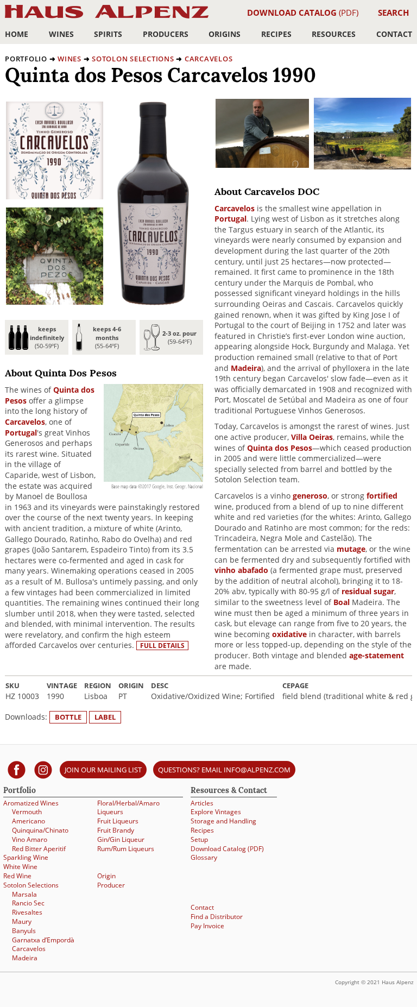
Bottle (68, 717)
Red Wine (17, 875)
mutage (351, 549)
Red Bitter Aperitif (39, 848)
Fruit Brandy (115, 830)
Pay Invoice (207, 925)
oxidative (289, 634)
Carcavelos (209, 59)
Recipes (276, 34)
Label (105, 717)
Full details (162, 645)
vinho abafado (241, 570)
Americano (28, 821)
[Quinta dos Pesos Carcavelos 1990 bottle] (153, 302)
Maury (21, 921)
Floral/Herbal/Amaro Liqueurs (128, 807)
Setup (199, 839)
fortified (382, 495)
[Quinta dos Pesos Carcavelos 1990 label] (54, 196)
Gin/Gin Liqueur (120, 839)
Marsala (24, 894)
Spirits (108, 34)
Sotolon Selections (133, 59)
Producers (165, 34)
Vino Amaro (29, 839)
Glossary (204, 857)
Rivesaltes (27, 912)
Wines (61, 34)
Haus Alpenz (106, 17)
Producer (111, 885)
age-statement (376, 655)
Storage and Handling (223, 821)
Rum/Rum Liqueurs (125, 848)
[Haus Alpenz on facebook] (17, 769)
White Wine (20, 866)
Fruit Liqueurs (117, 821)
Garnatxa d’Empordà (43, 940)
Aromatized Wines (31, 803)
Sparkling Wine (25, 857)
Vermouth (27, 811)
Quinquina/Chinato (40, 830)
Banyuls (24, 930)
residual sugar (368, 591)
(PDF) (302, 12)
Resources (334, 34)
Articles (202, 803)
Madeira (246, 368)
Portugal (21, 432)
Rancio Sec (28, 903)
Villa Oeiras (312, 437)
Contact (394, 34)
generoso (310, 495)
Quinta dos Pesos (279, 448)
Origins (224, 34)
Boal (341, 602)
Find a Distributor (217, 916)
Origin (106, 875)
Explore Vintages (216, 811)
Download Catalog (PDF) (227, 848)
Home (16, 34)
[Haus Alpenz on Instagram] (43, 769)
